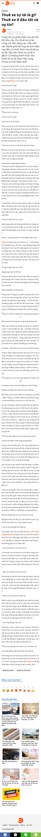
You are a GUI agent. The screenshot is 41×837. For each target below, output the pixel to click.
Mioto (4, 242)
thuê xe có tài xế (23, 670)
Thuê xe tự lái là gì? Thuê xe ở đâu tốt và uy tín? (20, 19)
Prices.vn (13, 81)
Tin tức (4, 11)
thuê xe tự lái (8, 670)
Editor (9, 29)
